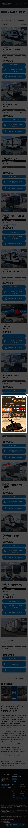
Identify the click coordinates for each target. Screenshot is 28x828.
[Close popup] (26, 395)
